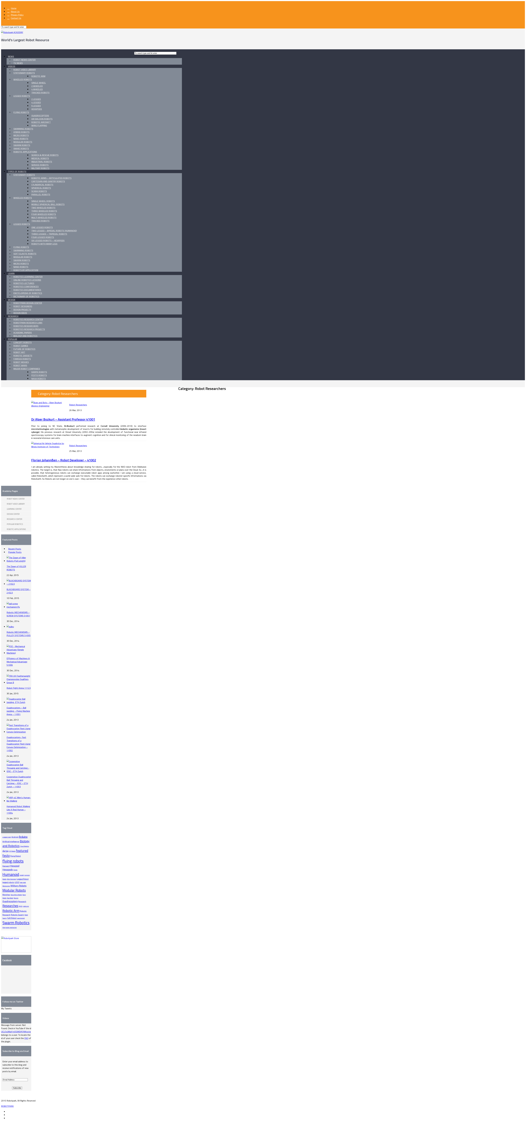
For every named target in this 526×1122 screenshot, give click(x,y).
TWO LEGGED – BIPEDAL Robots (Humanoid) (54, 230)
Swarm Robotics (15, 923)
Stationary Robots (24, 73)
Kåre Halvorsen (11, 879)
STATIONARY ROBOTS (24, 174)
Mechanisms (6, 886)
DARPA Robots (39, 372)
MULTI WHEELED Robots (43, 217)
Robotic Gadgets (22, 355)
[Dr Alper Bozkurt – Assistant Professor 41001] (48, 405)
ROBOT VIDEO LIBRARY (24, 69)
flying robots (13, 861)
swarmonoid (21, 918)
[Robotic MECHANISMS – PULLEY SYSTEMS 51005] (10, 626)
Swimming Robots (23, 128)
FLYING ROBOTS (21, 112)
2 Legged (36, 99)
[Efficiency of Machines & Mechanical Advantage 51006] (19, 653)
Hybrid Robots (21, 132)
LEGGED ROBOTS (21, 96)
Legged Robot (23, 879)
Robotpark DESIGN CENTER (27, 303)
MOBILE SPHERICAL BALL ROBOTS (48, 204)
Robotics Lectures (23, 283)
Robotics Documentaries (27, 289)
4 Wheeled (37, 89)
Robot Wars (20, 365)
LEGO (17, 882)
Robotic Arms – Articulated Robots (51, 178)
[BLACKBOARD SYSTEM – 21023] (19, 584)
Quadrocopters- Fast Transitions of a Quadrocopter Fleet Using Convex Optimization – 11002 (18, 744)
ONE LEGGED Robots (42, 227)
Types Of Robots (17, 171)
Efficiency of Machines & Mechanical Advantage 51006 (18, 662)
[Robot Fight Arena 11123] (19, 682)
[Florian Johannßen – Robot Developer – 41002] (48, 446)
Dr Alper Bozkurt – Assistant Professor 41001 (63, 419)
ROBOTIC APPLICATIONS (25, 151)
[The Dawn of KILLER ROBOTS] (19, 561)
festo (6, 855)
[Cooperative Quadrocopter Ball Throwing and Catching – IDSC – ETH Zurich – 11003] (19, 771)
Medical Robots (40, 158)
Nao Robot (10, 898)
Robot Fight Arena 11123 (19, 688)
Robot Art (19, 352)
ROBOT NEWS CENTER (24, 59)
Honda (15, 870)
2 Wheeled (37, 86)
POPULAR (12, 339)
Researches (10, 905)
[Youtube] (7, 1118)
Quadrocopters (40, 115)
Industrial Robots (41, 161)
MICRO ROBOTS (21, 263)
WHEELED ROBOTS (22, 79)
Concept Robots (22, 342)
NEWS (11, 56)
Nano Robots (20, 138)
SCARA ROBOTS (39, 191)
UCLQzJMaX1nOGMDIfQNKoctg (16, 1031)
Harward (6, 866)
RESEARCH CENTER (14, 519)
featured (22, 850)
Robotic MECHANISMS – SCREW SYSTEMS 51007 (18, 614)
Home (13, 8)
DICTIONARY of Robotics (26, 296)
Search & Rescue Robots (44, 155)
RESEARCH (13, 316)
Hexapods (36, 109)
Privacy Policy (17, 14)
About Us (15, 11)
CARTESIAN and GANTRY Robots (48, 181)
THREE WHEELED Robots (44, 211)
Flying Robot (15, 856)
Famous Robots (22, 358)
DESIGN (11, 299)
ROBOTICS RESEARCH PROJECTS (29, 329)
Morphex (6, 894)
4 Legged (36, 102)
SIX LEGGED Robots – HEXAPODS (48, 240)
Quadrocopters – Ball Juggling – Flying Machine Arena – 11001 (18, 711)
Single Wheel (38, 82)
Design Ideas (20, 312)
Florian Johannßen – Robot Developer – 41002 (63, 460)
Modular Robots (22, 142)
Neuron (16, 898)
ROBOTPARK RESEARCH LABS (27, 322)
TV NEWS (18, 63)
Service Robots (39, 165)
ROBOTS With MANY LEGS (44, 243)
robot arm (26, 906)
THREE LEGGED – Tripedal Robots (49, 234)
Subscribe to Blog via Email (15, 1051)
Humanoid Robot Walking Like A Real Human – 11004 (18, 810)
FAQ (26, 1038)
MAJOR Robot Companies (26, 368)
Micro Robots (21, 135)
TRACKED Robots (40, 220)
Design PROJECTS (22, 309)
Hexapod (14, 866)
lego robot (23, 882)
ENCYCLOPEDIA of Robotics (27, 293)
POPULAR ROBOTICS (15, 524)
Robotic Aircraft (41, 122)
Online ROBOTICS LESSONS (27, 280)
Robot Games (20, 345)
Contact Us (16, 18)
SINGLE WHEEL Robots (43, 201)
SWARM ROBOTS (21, 260)
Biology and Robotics (25, 335)
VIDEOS (11, 66)
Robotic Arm (38, 76)
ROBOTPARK (7, 1106)
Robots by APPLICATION (25, 270)
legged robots (8, 882)
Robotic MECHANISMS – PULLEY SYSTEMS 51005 (19, 633)
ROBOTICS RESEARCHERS (25, 326)
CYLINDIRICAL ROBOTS (42, 184)
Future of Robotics (24, 349)
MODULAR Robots (22, 257)
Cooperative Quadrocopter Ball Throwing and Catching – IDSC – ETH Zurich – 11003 (19, 781)
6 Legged (36, 105)
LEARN (11, 273)
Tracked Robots (40, 92)
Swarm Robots (21, 145)
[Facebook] (7, 1111)
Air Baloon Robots (41, 119)
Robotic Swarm (17, 914)
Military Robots (40, 168)
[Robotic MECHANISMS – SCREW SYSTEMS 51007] (19, 607)
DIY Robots (12, 851)
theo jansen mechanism (9, 927)
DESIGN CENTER (13, 514)
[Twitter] (7, 1115)
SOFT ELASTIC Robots (24, 253)
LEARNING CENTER (14, 509)
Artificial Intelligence (10, 841)
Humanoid (10, 874)
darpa (5, 851)
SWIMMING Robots (23, 250)
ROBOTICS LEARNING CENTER (28, 276)
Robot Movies (21, 362)
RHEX (20, 906)
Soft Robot (12, 918)
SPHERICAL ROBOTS (41, 188)
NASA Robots (38, 378)
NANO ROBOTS (20, 266)
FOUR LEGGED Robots (42, 237)
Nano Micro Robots (16, 895)
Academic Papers (22, 332)
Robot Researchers (78, 404)
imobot (22, 875)
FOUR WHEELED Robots (43, 214)
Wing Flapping (39, 125)
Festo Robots (39, 375)
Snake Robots (21, 148)
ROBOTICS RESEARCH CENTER (28, 319)
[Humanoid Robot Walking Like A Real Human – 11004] (19, 800)
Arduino (23, 837)
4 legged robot (6, 837)
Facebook (7, 960)
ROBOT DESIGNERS (22, 306)
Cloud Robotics (24, 846)
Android (15, 836)
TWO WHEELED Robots (43, 207)
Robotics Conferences (26, 286)
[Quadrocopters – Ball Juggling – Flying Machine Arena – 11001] (19, 702)
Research (22, 901)
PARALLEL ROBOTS (40, 194)
